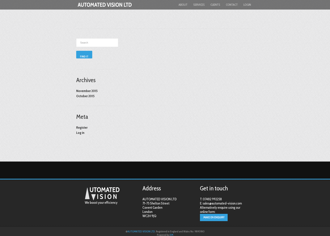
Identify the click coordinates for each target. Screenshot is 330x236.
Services (199, 4)
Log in (80, 133)
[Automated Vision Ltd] (104, 8)
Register (81, 127)
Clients (215, 4)
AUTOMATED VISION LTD (141, 231)
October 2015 (85, 96)
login (247, 4)
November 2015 (87, 91)
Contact (232, 4)
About (183, 4)
